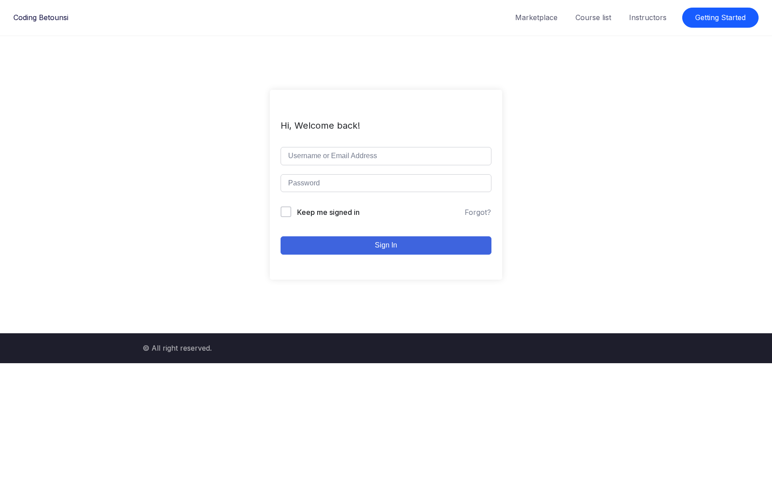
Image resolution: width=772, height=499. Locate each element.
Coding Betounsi (40, 17)
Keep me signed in (328, 212)
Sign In (386, 245)
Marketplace (536, 17)
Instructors (648, 17)
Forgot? (478, 212)
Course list (593, 17)
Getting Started (720, 17)
